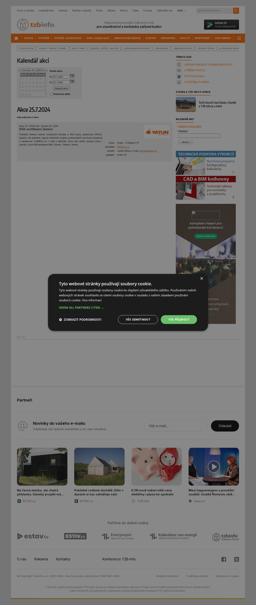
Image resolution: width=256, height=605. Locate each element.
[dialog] (128, 302)
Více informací (92, 300)
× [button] (201, 278)
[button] (128, 307)
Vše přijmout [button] (178, 319)
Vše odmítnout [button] (138, 319)
